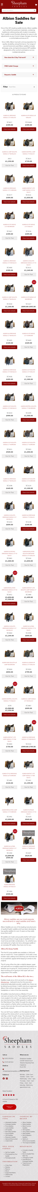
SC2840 (9, 744)
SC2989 (28, 594)
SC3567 (9, 231)
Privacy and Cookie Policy (24, 1183)
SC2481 (9, 780)
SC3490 (9, 267)
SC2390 (9, 853)
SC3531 (28, 195)
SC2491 (9, 816)
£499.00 (9, 198)
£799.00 (28, 672)
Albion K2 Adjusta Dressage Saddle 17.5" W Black (28, 263)
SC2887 (28, 705)
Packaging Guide (10, 1158)
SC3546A (28, 122)
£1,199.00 (28, 783)
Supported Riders (10, 1172)
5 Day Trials (8, 1165)
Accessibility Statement (15, 1185)
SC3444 (28, 376)
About (7, 1171)
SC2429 (28, 816)
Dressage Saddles (10, 1124)
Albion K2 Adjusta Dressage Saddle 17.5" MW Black (9, 517)
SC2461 (28, 780)
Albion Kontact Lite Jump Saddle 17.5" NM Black (9, 739)
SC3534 (28, 231)
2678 (9, 705)
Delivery (7, 1167)
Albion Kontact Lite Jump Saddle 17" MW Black (28, 775)
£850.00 (9, 672)
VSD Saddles (9, 1135)
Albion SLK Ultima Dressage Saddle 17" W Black (28, 628)
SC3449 (28, 340)
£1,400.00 (9, 561)
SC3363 (28, 449)
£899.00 (28, 636)
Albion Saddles (27, 1122)
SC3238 (28, 522)
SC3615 (28, 158)
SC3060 (9, 633)
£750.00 (9, 747)
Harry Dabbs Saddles (29, 1131)
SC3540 (9, 304)
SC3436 (9, 376)
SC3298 (9, 485)
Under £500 (8, 1141)
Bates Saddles (27, 1124)
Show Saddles (9, 1133)
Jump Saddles (9, 1128)
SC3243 (9, 522)
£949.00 (9, 452)
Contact (7, 1176)
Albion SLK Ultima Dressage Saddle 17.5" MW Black (9, 848)
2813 (9, 158)
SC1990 (9, 891)
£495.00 (28, 307)
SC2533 (28, 744)
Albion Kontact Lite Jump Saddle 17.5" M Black (28, 190)
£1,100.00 (9, 307)
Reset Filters (12, 87)
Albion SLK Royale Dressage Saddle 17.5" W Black (9, 553)
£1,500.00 (28, 416)
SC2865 (9, 558)
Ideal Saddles (26, 1133)
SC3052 (9, 594)
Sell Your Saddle (10, 1152)
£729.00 (28, 161)
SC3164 (28, 558)
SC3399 (28, 413)
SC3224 (28, 485)
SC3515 (28, 267)
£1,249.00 (28, 270)
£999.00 (9, 416)
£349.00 (9, 343)
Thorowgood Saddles (29, 1142)
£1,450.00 (28, 452)
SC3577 (9, 195)
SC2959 (28, 669)
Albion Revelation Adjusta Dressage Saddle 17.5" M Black (28, 553)
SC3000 (9, 669)
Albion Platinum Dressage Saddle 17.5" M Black (28, 812)
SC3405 (9, 340)
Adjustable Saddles (11, 1122)
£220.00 (9, 783)
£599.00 (9, 894)
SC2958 (28, 633)
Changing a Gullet (28, 1157)
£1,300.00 (28, 379)
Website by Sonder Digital (28, 1185)
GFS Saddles (26, 1130)
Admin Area (14, 1183)
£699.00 (9, 525)
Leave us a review (9, 1107)
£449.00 (28, 343)
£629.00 (28, 856)
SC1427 (28, 304)
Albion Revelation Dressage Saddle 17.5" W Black (9, 590)
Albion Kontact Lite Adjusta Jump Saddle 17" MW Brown (28, 590)
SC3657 (9, 122)
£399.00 (9, 125)
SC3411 (9, 449)
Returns (7, 1169)
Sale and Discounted (11, 1139)
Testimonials (9, 1174)
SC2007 (28, 853)
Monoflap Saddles (10, 1131)
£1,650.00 (28, 198)
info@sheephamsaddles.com (11, 1071)
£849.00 (28, 819)
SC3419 (9, 413)
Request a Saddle (10, 1137)
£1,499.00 (28, 597)
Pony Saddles (9, 1126)
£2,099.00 (9, 819)
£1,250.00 (9, 161)
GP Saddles (8, 1130)
